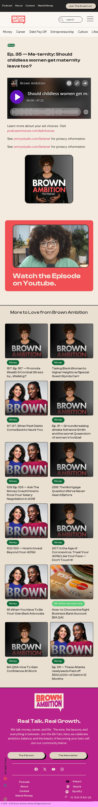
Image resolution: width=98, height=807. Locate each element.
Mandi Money (45, 5)
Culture (83, 32)
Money (7, 32)
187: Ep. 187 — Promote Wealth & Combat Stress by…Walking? (25, 372)
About (19, 5)
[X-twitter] (5, 785)
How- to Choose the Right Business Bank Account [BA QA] (70, 613)
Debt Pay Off (37, 32)
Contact (30, 5)
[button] (50, 246)
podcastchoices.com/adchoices (30, 131)
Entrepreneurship (62, 32)
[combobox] (71, 19)
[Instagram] (5, 799)
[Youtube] (5, 792)
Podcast (7, 5)
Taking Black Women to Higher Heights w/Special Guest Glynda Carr (70, 372)
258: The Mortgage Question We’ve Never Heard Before (68, 491)
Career (20, 32)
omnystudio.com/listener (32, 139)
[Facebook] (5, 778)
